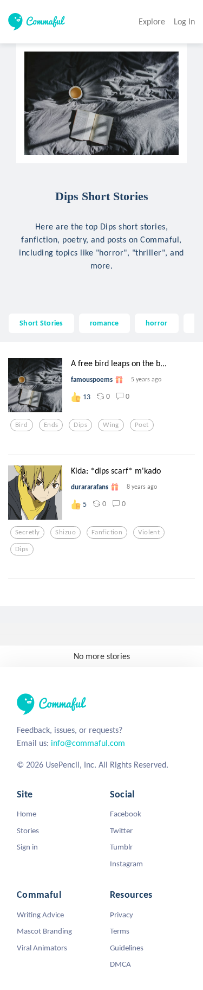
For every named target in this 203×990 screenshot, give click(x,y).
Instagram (126, 863)
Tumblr (121, 847)
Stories (28, 830)
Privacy (121, 914)
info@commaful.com (88, 743)
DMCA (120, 964)
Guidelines (126, 948)
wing (111, 425)
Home (26, 814)
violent (149, 532)
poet (142, 425)
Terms (119, 931)
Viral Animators (42, 948)
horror (157, 323)
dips (80, 425)
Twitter (121, 830)
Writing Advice (40, 914)
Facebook (125, 814)
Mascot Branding (44, 931)
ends (51, 425)
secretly (27, 532)
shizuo (65, 532)
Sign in (27, 847)
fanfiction (106, 532)
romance (104, 323)
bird (21, 425)
